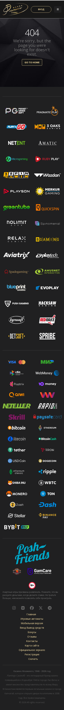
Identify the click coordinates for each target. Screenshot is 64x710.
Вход (41, 9)
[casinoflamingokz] (31, 608)
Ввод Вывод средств (32, 627)
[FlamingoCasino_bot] (49, 608)
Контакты (32, 641)
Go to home (32, 62)
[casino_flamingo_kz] (14, 608)
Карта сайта (32, 645)
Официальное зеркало (32, 650)
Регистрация (32, 654)
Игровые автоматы (31, 618)
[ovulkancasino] (41, 608)
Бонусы (32, 632)
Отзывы (32, 636)
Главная (31, 614)
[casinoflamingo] (23, 608)
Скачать (33, 658)
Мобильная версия (32, 623)
